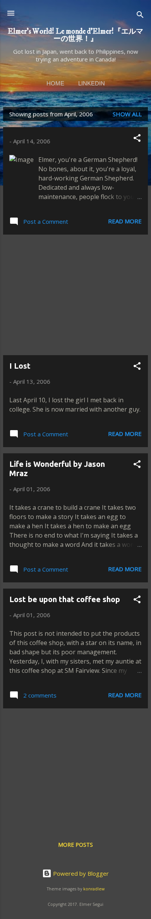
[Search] (140, 15)
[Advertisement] (75, 295)
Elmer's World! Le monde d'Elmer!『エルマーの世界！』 (75, 35)
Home (55, 83)
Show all (127, 114)
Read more (125, 221)
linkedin (91, 83)
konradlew (94, 889)
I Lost (20, 365)
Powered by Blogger (80, 873)
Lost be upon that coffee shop (64, 599)
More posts (75, 844)
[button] (137, 139)
